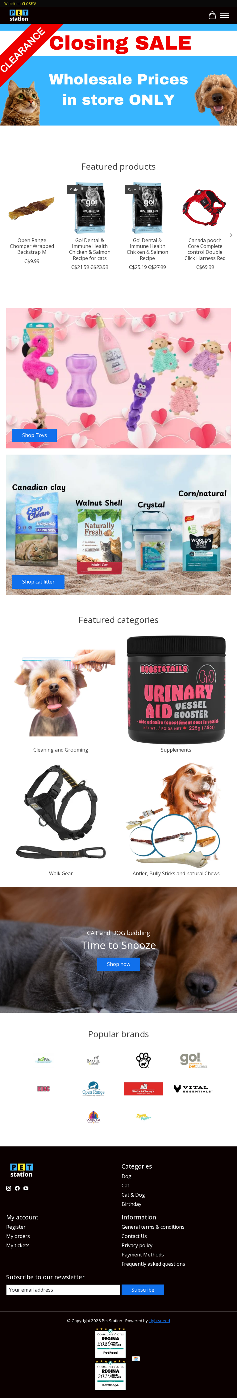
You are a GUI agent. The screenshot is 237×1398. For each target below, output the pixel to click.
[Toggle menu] (224, 15)
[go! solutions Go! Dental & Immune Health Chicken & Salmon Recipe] (147, 208)
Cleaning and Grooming (60, 749)
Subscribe (142, 1289)
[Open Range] (93, 1089)
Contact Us (134, 1236)
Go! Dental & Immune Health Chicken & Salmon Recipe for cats (89, 249)
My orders (18, 1236)
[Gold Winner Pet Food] (110, 1356)
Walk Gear (61, 873)
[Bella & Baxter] (93, 1061)
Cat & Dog (133, 1194)
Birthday (131, 1204)
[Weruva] (93, 1118)
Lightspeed (159, 1320)
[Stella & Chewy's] (143, 1089)
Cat (125, 1185)
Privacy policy (137, 1245)
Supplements (176, 749)
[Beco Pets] (43, 1061)
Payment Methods (143, 1254)
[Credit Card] (136, 1359)
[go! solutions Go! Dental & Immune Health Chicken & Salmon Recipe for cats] (89, 208)
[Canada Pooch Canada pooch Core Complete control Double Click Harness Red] (205, 208)
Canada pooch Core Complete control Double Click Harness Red (205, 249)
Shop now (118, 964)
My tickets (18, 1245)
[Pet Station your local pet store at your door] (19, 15)
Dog (126, 1176)
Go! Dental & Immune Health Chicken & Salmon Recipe (147, 249)
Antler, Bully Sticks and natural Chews (176, 873)
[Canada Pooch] (143, 1061)
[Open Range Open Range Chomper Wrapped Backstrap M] (32, 208)
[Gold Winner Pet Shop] (110, 1388)
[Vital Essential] (193, 1089)
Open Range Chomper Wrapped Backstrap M (32, 246)
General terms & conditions (153, 1226)
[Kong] (43, 1089)
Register (16, 1226)
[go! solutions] (193, 1061)
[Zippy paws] (143, 1118)
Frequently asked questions (153, 1263)
